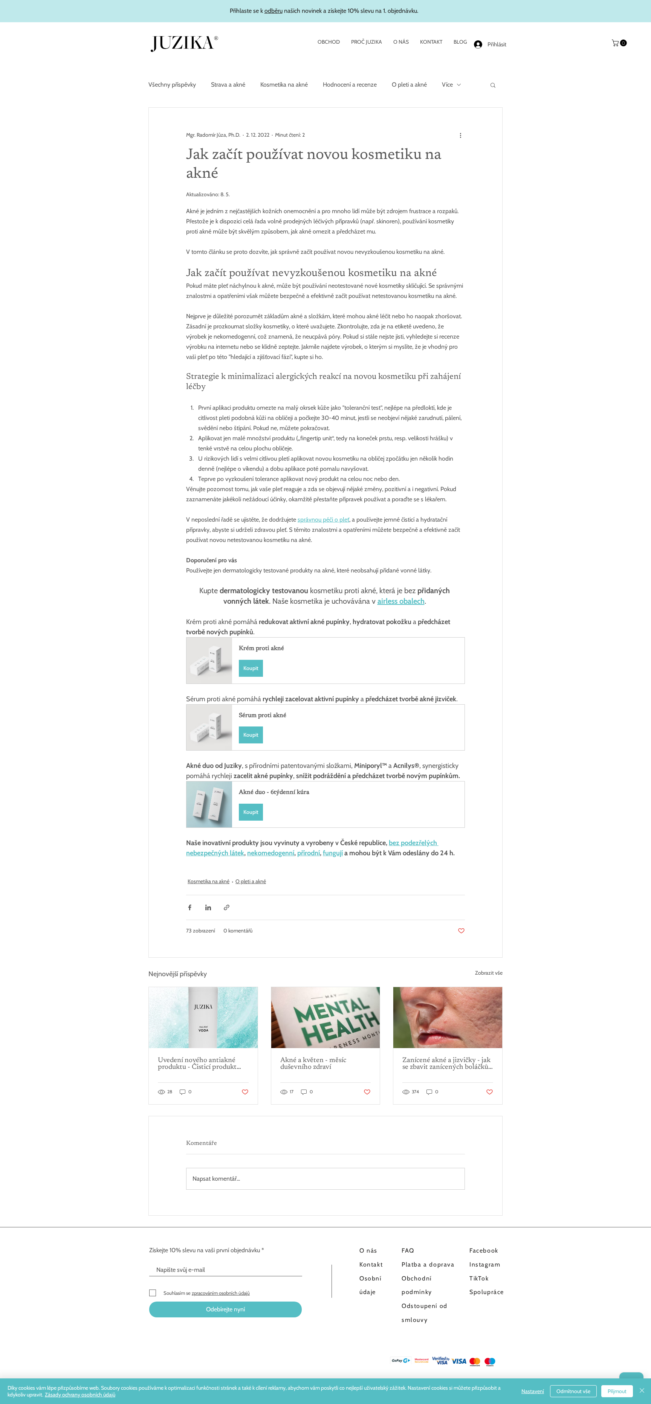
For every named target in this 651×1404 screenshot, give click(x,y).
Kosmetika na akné (284, 84)
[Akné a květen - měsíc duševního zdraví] (325, 1017)
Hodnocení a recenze (350, 84)
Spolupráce (486, 1292)
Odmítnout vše (573, 1391)
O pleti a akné (409, 84)
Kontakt (371, 1264)
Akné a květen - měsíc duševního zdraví (313, 1064)
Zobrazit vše (489, 972)
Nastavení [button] (532, 1391)
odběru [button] (273, 10)
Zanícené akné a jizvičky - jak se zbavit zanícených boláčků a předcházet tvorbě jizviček (446, 1064)
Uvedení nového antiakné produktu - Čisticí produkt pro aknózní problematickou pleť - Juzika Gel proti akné (200, 1064)
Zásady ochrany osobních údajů (80, 1394)
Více (447, 84)
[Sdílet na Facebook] (189, 907)
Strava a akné (228, 84)
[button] (620, 43)
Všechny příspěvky (172, 84)
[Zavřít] (641, 1391)
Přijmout (617, 1391)
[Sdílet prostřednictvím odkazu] (226, 907)
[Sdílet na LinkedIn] (208, 907)
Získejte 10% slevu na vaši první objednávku (204, 1250)
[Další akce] (460, 134)
